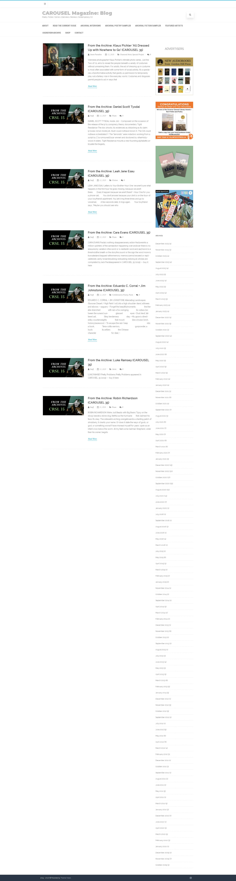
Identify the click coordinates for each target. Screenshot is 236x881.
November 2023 (162, 250)
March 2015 (160, 570)
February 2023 (162, 305)
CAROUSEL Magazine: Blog (77, 13)
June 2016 (160, 533)
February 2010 (162, 840)
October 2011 (161, 766)
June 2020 (160, 502)
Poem (114, 116)
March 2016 (160, 545)
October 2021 (161, 404)
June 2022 (160, 354)
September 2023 (162, 262)
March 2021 (160, 447)
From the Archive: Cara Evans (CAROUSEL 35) (119, 232)
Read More (92, 86)
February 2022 (162, 379)
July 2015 (159, 551)
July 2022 (159, 348)
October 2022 (161, 330)
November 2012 (162, 705)
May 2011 (159, 791)
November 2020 (162, 471)
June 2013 (160, 662)
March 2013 (160, 680)
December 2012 (162, 699)
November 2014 (162, 588)
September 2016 (162, 520)
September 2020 (162, 484)
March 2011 (160, 803)
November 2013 (162, 631)
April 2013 (160, 674)
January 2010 (161, 846)
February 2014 (162, 619)
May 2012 (159, 736)
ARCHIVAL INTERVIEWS (91, 25)
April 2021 (160, 440)
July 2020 (160, 496)
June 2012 (160, 730)
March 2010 (160, 834)
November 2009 (162, 859)
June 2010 (160, 822)
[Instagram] (45, 3)
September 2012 (162, 717)
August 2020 (161, 490)
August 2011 (161, 779)
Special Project (138, 54)
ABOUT (45, 25)
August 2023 (161, 268)
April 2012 (160, 742)
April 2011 (160, 797)
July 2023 (159, 274)
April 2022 (160, 367)
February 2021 (161, 453)
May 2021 (159, 434)
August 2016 (161, 527)
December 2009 (162, 853)
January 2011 (161, 810)
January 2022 (161, 385)
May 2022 (159, 361)
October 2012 (161, 711)
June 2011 (160, 785)
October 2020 (161, 477)
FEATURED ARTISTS (174, 25)
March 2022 (160, 373)
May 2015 (159, 557)
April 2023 (160, 293)
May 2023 (159, 287)
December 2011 (162, 760)
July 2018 (160, 514)
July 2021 (159, 422)
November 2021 (162, 397)
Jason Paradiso (96, 54)
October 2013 (161, 637)
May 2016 (160, 539)
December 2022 (162, 317)
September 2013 (162, 643)
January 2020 (161, 508)
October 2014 (161, 594)
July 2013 (159, 656)
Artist (114, 369)
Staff (92, 116)
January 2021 (161, 459)
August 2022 (161, 342)
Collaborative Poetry (120, 295)
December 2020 (162, 465)
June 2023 (160, 281)
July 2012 (159, 723)
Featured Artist (126, 54)
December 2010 (162, 816)
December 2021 (162, 391)
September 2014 (162, 600)
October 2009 (161, 865)
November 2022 (162, 324)
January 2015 (161, 582)
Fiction (115, 180)
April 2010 (160, 828)
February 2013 (161, 687)
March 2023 (160, 299)
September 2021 (162, 410)
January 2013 (161, 693)
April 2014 (160, 607)
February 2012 (161, 754)
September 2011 (162, 773)
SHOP (67, 33)
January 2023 (161, 311)
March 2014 (160, 613)
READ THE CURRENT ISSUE (64, 25)
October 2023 (161, 256)
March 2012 (160, 748)
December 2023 (162, 244)
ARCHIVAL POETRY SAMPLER (118, 25)
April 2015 (160, 564)
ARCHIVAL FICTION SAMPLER (148, 25)
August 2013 (161, 650)
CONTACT (79, 33)
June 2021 (160, 428)
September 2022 (162, 336)
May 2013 (159, 668)
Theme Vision (66, 878)
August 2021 (161, 416)
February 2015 (161, 576)
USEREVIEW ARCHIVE (51, 33)
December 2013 (162, 625)
